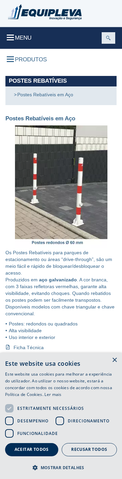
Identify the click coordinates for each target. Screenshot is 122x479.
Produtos (31, 59)
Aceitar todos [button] (32, 449)
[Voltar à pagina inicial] (45, 12)
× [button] (114, 360)
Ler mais (52, 394)
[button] (61, 467)
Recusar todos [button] (89, 449)
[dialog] (61, 416)
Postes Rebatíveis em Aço (45, 94)
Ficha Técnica (29, 347)
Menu (23, 38)
